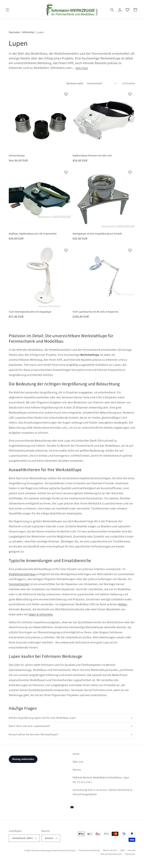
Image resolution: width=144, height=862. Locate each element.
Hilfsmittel (28, 32)
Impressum (130, 854)
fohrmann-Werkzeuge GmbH (44, 850)
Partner (77, 769)
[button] (7, 10)
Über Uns (78, 761)
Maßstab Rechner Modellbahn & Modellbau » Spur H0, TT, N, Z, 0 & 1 (101, 779)
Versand (131, 850)
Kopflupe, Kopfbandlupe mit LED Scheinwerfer (33, 233)
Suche (76, 753)
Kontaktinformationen (111, 854)
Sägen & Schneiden (41, 614)
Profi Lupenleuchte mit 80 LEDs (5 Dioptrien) (95, 311)
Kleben (122, 604)
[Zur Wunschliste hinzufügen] (66, 94)
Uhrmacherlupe (17, 155)
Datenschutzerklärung (89, 850)
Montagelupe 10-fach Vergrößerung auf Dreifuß (97, 233)
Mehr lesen (82, 67)
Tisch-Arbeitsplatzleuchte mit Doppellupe (30, 311)
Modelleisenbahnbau (22, 574)
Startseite (14, 32)
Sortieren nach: (75, 83)
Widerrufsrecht (110, 850)
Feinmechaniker (19, 584)
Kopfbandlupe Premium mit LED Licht (92, 155)
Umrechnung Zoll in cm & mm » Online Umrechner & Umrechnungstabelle (102, 792)
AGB (122, 850)
